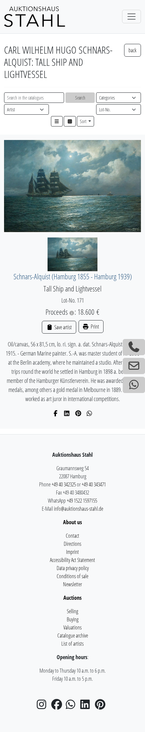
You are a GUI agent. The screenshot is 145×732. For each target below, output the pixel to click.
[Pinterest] (78, 413)
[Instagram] (43, 706)
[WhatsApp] (89, 413)
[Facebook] (56, 413)
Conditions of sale (72, 576)
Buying (73, 619)
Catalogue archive (72, 635)
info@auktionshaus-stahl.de (78, 508)
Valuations (72, 627)
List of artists (72, 643)
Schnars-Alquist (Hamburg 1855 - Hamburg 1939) (72, 276)
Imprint (72, 552)
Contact (72, 535)
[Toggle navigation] (131, 16)
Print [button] (94, 326)
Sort (83, 121)
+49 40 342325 (64, 484)
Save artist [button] (62, 327)
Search (80, 97)
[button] (57, 121)
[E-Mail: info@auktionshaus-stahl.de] (134, 366)
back (132, 50)
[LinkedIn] (67, 413)
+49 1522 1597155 (82, 500)
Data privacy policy (73, 568)
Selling (72, 611)
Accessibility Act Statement (72, 560)
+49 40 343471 (94, 484)
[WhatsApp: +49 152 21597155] (134, 385)
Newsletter (72, 584)
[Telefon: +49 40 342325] (134, 347)
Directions (72, 543)
